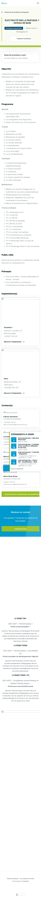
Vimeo (36, 888)
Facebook (5, 888)
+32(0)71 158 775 (9, 442)
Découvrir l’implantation (13, 342)
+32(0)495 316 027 (9, 422)
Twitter (17, 888)
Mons (6, 379)
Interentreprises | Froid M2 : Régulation (28, 453)
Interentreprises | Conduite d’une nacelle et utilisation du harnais (28, 446)
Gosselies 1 (8, 327)
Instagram (23, 888)
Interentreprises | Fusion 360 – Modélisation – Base (27, 461)
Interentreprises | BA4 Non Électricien (28, 439)
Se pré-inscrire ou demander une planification (22, 494)
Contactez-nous (20, 529)
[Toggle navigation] (38, 3)
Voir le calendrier (17, 469)
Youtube (29, 888)
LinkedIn (11, 888)
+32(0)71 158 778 (9, 482)
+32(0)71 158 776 (9, 462)
